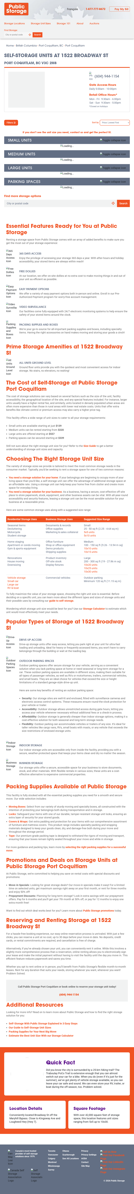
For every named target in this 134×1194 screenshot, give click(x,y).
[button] (67, 140)
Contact (84, 1162)
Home (10, 45)
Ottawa (65, 1151)
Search (37, 34)
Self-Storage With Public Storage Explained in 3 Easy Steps (43, 1023)
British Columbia (26, 45)
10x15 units (90, 551)
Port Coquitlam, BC (51, 45)
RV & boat (13, 587)
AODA (84, 1158)
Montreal (52, 1162)
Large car (12, 584)
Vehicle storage (16, 577)
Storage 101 (63, 23)
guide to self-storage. (61, 600)
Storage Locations (14, 23)
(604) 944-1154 (69, 994)
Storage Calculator (94, 608)
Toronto (51, 1151)
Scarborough (68, 1154)
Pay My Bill (121, 9)
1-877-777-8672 (95, 9)
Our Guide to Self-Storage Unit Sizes (30, 1027)
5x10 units (90, 535)
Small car (12, 581)
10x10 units (90, 548)
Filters (10, 122)
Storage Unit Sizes (41, 23)
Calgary (51, 1158)
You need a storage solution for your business (35, 491)
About (80, 23)
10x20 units (90, 564)
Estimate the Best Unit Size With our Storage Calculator (41, 1035)
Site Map (85, 1166)
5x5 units (89, 532)
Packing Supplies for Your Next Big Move (32, 1031)
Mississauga (54, 1166)
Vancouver (53, 1154)
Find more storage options (22, 196)
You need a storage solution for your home (33, 477)
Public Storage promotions (98, 910)
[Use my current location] (30, 34)
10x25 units (90, 568)
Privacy (84, 1151)
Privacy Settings (88, 1154)
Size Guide (89, 445)
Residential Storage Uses (22, 519)
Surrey (51, 1170)
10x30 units (90, 571)
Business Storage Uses (59, 519)
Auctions (94, 23)
